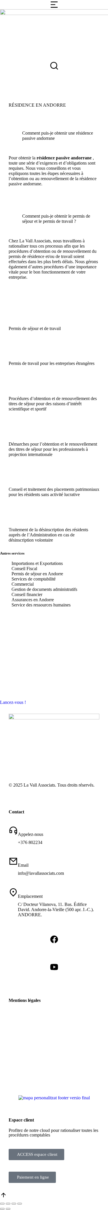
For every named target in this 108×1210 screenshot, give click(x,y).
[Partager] (8, 1204)
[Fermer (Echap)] (2, 1204)
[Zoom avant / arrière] (19, 1204)
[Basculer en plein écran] (14, 1204)
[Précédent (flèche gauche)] (2, 1209)
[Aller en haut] (3, 1196)
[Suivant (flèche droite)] (8, 1209)
